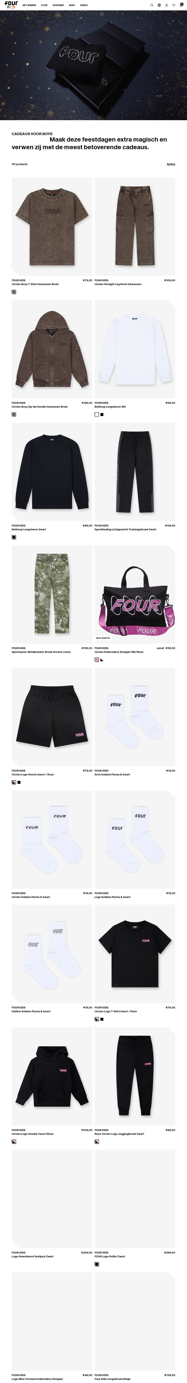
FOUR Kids (19, 280)
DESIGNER (58, 5)
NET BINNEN (29, 5)
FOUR (44, 5)
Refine (171, 164)
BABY (72, 5)
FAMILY (84, 5)
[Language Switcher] (159, 5)
